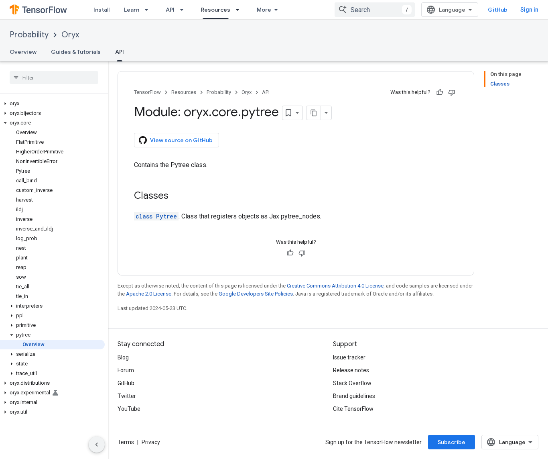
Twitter (127, 396)
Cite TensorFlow (353, 409)
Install (101, 9)
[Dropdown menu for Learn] (148, 9)
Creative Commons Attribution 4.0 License (335, 286)
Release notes (351, 370)
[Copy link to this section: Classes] (176, 196)
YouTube (129, 409)
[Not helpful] (452, 92)
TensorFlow (147, 92)
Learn (131, 9)
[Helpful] (440, 92)
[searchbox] (54, 77)
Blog (123, 357)
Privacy (151, 442)
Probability (29, 35)
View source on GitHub (181, 140)
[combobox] (375, 9)
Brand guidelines (354, 396)
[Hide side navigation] (97, 445)
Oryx (70, 35)
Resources (215, 9)
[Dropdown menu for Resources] (240, 9)
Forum (126, 370)
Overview (23, 51)
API (170, 9)
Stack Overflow (352, 383)
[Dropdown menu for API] (184, 9)
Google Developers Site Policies (256, 294)
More (264, 9)
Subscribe (451, 442)
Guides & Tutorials (76, 51)
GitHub (497, 9)
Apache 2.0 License (148, 294)
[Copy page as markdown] (313, 113)
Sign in (529, 9)
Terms (126, 442)
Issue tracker (349, 357)
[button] (52, 103)
